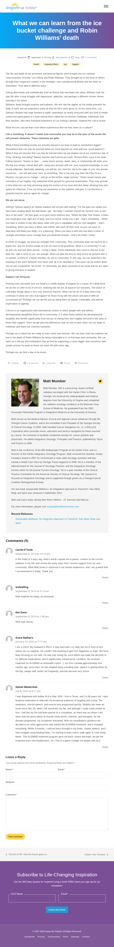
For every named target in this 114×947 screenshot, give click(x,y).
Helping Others (51, 64)
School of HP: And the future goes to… (27, 855)
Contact (86, 936)
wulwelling (21, 587)
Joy (65, 64)
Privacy (41, 936)
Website (10, 782)
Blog (77, 57)
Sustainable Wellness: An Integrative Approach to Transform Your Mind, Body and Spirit (57, 521)
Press (65, 936)
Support (75, 64)
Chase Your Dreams (95, 855)
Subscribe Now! (57, 909)
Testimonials (54, 936)
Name (9, 769)
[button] (106, 6)
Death (36, 64)
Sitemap (75, 936)
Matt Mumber (62, 57)
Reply (105, 577)
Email (61, 769)
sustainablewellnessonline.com (63, 506)
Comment (11, 794)
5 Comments (91, 57)
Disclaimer (29, 936)
